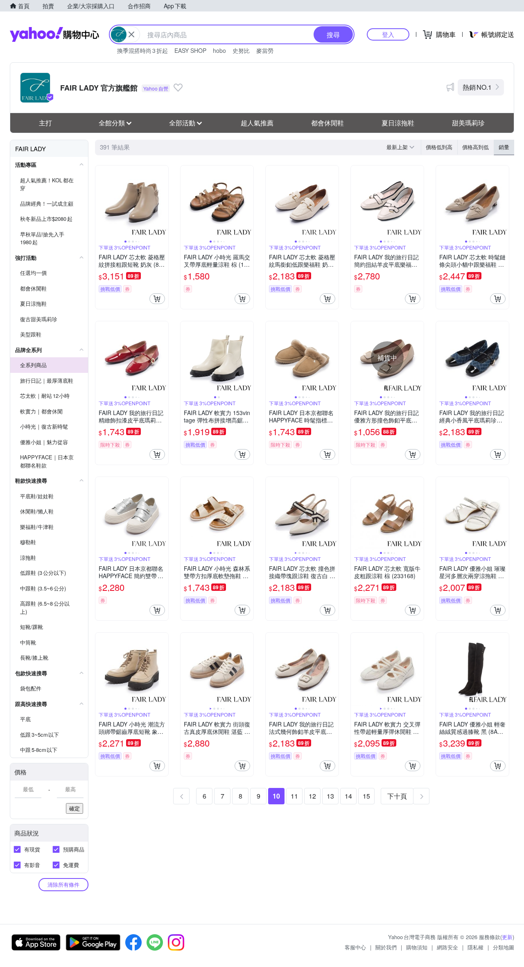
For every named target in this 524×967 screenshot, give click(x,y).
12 (312, 796)
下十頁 (397, 796)
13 (330, 796)
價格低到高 (439, 147)
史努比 (241, 50)
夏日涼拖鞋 (398, 122)
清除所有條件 (63, 884)
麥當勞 (264, 50)
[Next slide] (163, 202)
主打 (45, 122)
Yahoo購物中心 (54, 34)
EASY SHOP (190, 50)
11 (294, 796)
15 (366, 796)
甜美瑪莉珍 (468, 122)
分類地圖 (503, 947)
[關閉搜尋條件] (131, 34)
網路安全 (447, 947)
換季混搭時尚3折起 (142, 50)
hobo (219, 50)
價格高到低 (475, 147)
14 (348, 796)
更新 (507, 937)
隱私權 (475, 947)
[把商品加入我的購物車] (157, 298)
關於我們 (386, 947)
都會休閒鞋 (327, 122)
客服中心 (355, 947)
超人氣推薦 (257, 122)
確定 (74, 808)
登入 (388, 34)
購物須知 (416, 947)
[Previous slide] (100, 202)
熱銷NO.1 (477, 87)
